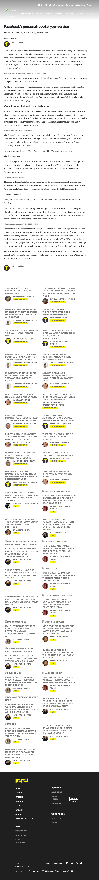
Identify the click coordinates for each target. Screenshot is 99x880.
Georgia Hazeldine (59, 341)
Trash (49, 13)
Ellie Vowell (56, 424)
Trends (80, 13)
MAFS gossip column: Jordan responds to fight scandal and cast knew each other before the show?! (58, 524)
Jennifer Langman (22, 320)
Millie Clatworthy (51, 402)
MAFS (66, 533)
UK (15, 506)
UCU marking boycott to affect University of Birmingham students (20, 455)
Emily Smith (18, 530)
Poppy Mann (55, 318)
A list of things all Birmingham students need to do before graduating (21, 418)
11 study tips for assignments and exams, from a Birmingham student (59, 418)
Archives (56, 803)
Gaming (58, 13)
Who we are (58, 5)
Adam (14, 42)
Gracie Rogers (20, 339)
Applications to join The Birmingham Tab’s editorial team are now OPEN (58, 397)
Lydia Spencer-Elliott (60, 506)
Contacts (20, 835)
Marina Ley (55, 384)
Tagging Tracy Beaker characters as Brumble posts (57, 474)
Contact (70, 5)
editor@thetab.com (54, 863)
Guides (21, 42)
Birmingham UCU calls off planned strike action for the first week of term (21, 357)
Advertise (80, 5)
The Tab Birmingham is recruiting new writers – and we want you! (57, 357)
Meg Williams (19, 296)
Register (56, 818)
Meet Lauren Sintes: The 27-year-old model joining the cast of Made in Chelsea (21, 658)
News (39, 13)
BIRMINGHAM (20, 299)
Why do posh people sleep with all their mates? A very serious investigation (58, 680)
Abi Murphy (55, 458)
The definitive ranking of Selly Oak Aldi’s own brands (57, 436)
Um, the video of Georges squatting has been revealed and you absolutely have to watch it (20, 631)
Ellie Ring (17, 639)
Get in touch (73, 800)
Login (54, 823)
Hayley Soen (56, 533)
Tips (89, 5)
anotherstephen (21, 503)
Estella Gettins (58, 299)
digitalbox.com (22, 866)
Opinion (90, 13)
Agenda (69, 13)
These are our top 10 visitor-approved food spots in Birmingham (56, 312)
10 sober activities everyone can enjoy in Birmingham (18, 290)
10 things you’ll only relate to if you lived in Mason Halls (21, 333)
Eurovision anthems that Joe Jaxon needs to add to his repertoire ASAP (21, 436)
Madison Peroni (49, 405)
